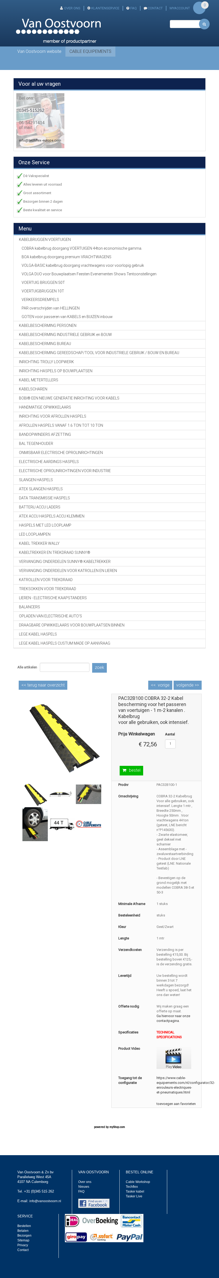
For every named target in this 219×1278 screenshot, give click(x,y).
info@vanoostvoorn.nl (45, 1201)
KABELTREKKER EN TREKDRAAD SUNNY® (54, 552)
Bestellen (24, 1226)
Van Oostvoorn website (39, 51)
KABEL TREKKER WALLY (39, 543)
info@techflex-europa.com (40, 140)
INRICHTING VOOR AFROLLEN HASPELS (52, 416)
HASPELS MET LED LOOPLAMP (45, 525)
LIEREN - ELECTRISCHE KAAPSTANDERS (53, 598)
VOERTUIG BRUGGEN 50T (43, 282)
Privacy (22, 1245)
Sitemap (23, 1240)
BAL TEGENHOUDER (36, 443)
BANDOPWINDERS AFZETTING (45, 434)
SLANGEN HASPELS (36, 480)
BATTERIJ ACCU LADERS (39, 507)
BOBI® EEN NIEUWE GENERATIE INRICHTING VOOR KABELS (69, 398)
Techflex (132, 1187)
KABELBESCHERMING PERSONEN (47, 325)
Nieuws (83, 1187)
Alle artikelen (27, 667)
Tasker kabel (135, 1191)
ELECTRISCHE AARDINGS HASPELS (49, 462)
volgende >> (187, 685)
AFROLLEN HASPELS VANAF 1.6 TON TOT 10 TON (61, 425)
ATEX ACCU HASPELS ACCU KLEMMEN (51, 516)
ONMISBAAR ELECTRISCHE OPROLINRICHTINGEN (61, 452)
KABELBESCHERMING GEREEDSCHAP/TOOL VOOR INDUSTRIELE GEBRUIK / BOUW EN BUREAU (99, 353)
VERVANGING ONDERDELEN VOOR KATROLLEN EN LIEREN (68, 571)
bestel (134, 770)
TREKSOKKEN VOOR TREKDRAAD (47, 589)
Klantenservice (105, 8)
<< (43, 685)
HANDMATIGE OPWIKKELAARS (45, 407)
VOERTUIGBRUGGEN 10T (43, 291)
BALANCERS (29, 607)
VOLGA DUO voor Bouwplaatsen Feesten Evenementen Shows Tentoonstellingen (89, 274)
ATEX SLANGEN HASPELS (41, 489)
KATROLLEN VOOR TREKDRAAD (46, 580)
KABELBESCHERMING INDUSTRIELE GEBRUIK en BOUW (65, 334)
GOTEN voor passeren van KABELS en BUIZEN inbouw (67, 317)
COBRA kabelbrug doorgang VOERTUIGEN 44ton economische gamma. (82, 248)
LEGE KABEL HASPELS (38, 634)
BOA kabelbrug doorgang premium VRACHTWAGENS (66, 257)
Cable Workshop (138, 1182)
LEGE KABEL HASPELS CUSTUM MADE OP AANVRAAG (64, 643)
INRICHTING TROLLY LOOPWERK (46, 362)
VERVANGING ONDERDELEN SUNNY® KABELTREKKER (65, 561)
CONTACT (155, 8)
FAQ (133, 8)
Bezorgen (24, 1235)
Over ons (72, 8)
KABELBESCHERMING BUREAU (45, 344)
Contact (23, 1250)
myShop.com (117, 1127)
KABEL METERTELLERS (38, 380)
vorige (164, 685)
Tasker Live (134, 1196)
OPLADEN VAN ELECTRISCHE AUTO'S (50, 616)
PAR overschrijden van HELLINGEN (51, 308)
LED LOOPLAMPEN (34, 534)
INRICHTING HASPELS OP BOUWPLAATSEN (55, 371)
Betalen (23, 1231)
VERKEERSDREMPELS (40, 299)
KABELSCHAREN (33, 389)
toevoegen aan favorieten (176, 1104)
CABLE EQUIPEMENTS (90, 51)
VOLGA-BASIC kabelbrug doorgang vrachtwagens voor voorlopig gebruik (83, 265)
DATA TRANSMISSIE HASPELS (44, 498)
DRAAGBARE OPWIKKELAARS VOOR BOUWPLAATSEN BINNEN (71, 625)
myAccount (180, 8)
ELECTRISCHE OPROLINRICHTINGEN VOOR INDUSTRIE (65, 471)
